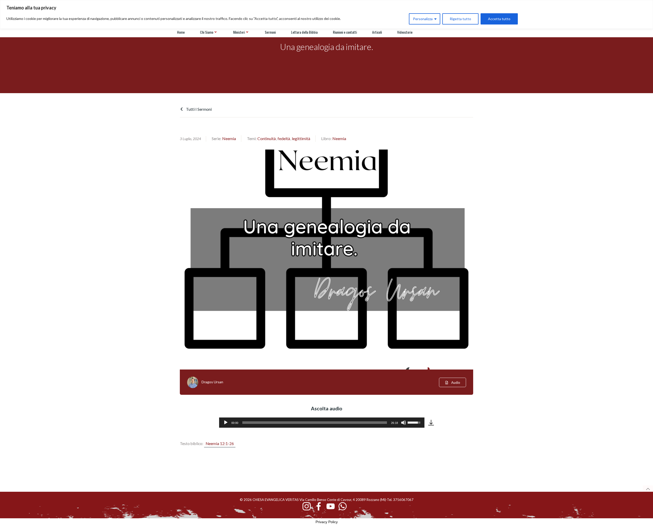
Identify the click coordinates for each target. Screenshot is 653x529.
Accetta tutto (499, 19)
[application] (321, 422)
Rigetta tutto (460, 19)
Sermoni (270, 32)
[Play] (225, 422)
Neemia (229, 138)
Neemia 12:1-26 (220, 443)
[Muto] (403, 422)
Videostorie (404, 32)
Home (181, 32)
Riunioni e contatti (345, 32)
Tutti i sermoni (198, 109)
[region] (326, 14)
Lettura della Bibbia (304, 32)
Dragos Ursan (212, 382)
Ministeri (239, 32)
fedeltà (284, 138)
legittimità (301, 138)
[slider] (314, 422)
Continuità (266, 138)
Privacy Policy (327, 522)
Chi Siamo (206, 32)
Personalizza (423, 19)
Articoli (377, 32)
